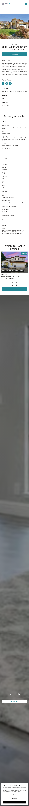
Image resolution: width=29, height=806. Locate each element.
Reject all (14, 794)
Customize (14, 798)
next (16, 284)
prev (12, 284)
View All (14, 288)
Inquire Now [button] (14, 54)
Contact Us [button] (14, 701)
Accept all (15, 802)
